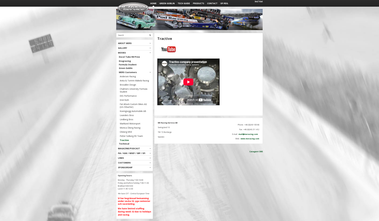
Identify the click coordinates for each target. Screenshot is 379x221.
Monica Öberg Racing (130, 127)
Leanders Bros (127, 115)
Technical (124, 143)
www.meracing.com (250, 138)
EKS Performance (128, 95)
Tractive (124, 140)
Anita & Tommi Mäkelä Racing (134, 80)
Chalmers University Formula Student (133, 90)
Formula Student (128, 64)
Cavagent (253, 151)
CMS (261, 151)
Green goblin (167, 3)
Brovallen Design (128, 84)
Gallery (122, 48)
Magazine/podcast (129, 148)
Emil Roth (124, 100)
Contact (212, 3)
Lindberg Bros (126, 119)
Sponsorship (125, 167)
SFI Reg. (224, 3)
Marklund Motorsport (130, 123)
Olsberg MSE (126, 131)
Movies (122, 52)
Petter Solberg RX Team (131, 136)
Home (153, 3)
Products (198, 3)
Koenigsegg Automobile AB (133, 111)
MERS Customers (128, 72)
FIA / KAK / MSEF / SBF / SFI (131, 153)
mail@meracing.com (249, 134)
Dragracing (125, 61)
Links (121, 158)
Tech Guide (184, 3)
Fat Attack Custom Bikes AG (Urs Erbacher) (133, 105)
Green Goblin (126, 68)
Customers (124, 162)
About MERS (125, 43)
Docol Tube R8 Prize (129, 56)
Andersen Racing (128, 76)
